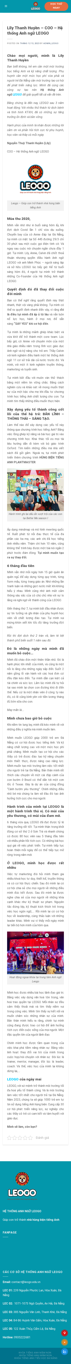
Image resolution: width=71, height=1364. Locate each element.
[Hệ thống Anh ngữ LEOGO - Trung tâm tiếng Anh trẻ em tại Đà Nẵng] (35, 6)
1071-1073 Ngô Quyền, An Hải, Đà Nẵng (39, 1303)
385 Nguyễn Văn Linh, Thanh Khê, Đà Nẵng (40, 1312)
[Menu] (6, 6)
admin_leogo (50, 43)
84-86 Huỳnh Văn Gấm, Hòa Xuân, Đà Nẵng (40, 1320)
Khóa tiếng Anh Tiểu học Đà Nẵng (36, 1358)
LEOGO (17, 94)
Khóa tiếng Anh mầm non (35, 1352)
